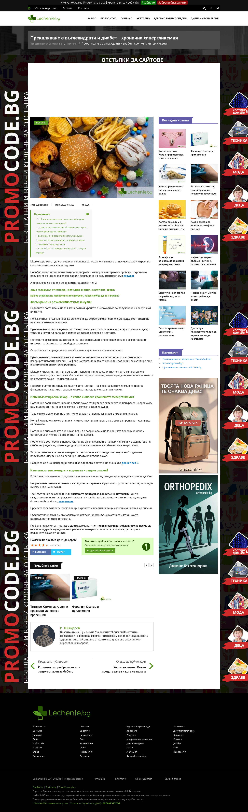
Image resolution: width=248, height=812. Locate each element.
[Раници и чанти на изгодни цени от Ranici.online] (188, 425)
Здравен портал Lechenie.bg (46, 43)
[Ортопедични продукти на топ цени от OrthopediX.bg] (188, 524)
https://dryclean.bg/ (172, 363)
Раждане (131, 734)
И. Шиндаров (40, 204)
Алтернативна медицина (139, 739)
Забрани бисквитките (172, 2)
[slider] (39, 545)
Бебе (35, 739)
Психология (86, 751)
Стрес (36, 751)
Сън (175, 747)
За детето (85, 730)
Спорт (83, 747)
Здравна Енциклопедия (139, 726)
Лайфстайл (38, 743)
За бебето (132, 730)
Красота (177, 739)
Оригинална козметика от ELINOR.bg (181, 367)
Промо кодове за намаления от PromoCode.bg (186, 358)
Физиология (179, 751)
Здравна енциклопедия (170, 18)
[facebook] (211, 8)
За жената (178, 726)
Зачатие (37, 734)
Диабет (177, 743)
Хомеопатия (86, 743)
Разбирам (148, 2)
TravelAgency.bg (67, 787)
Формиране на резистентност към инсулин (60, 235)
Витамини (38, 756)
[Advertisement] (124, 91)
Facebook (40, 552)
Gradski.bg (38, 787)
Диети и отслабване (204, 18)
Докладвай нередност (101, 550)
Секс (82, 739)
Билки (130, 747)
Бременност (86, 734)
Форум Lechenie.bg (136, 756)
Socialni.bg (51, 787)
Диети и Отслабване (184, 730)
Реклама (67, 8)
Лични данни (173, 778)
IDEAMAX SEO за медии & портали (51, 803)
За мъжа (37, 730)
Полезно (126, 18)
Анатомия (132, 751)
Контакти (83, 8)
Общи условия (143, 778)
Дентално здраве (135, 743)
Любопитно (108, 18)
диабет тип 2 (130, 463)
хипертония (66, 501)
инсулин (128, 275)
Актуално (143, 18)
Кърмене (178, 734)
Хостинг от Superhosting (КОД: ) (95, 803)
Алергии (37, 747)
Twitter (60, 552)
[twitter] (217, 8)
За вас (91, 18)
